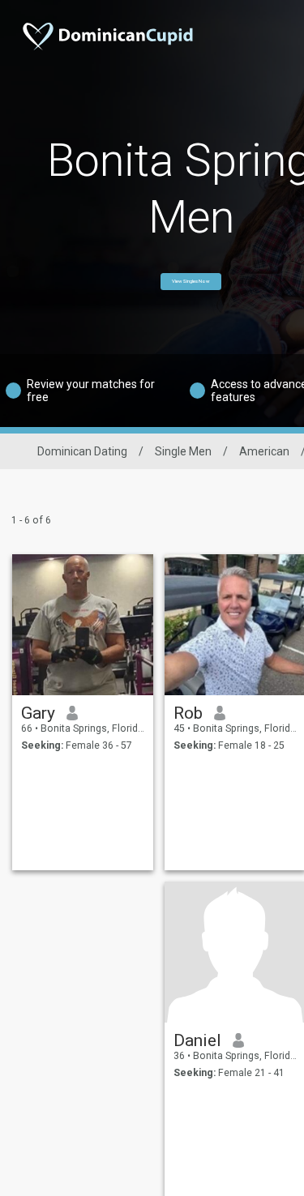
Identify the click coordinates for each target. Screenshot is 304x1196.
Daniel (197, 1040)
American (264, 451)
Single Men (183, 451)
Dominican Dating (82, 451)
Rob (188, 713)
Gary (38, 713)
